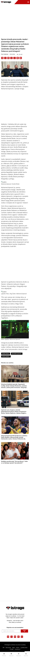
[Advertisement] (15, 20)
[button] (2, 58)
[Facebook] (8, 637)
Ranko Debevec (6, 356)
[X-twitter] (11, 637)
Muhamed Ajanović (16, 353)
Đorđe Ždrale (5, 353)
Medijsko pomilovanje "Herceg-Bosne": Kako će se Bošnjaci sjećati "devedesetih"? (14, 462)
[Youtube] (15, 637)
